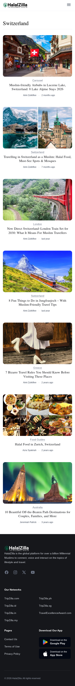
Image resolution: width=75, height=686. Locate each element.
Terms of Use (12, 646)
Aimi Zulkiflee (29, 95)
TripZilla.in (10, 612)
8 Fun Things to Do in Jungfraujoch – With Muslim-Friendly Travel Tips (37, 302)
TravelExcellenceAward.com (55, 612)
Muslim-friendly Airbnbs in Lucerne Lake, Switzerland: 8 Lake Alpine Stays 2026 (37, 87)
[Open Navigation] (69, 5)
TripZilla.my (11, 620)
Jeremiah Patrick (28, 522)
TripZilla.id (10, 605)
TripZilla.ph (45, 598)
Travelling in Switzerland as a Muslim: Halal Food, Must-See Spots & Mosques (37, 159)
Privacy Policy (12, 653)
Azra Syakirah (29, 450)
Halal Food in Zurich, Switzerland (37, 444)
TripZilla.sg (45, 605)
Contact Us (10, 639)
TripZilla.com (11, 598)
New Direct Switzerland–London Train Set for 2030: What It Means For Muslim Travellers (37, 230)
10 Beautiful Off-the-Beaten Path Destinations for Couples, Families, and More (37, 514)
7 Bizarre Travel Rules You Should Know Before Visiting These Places (37, 374)
